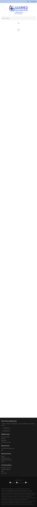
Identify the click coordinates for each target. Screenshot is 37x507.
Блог (2, 450)
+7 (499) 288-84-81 (18, 12)
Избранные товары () (6, 467)
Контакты (3, 438)
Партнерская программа (6, 459)
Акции (2, 461)
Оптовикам (3, 440)
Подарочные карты (5, 458)
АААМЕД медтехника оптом (7, 448)
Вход (28, 1)
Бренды (3, 456)
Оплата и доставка (5, 436)
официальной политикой (14, 502)
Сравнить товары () (5, 469)
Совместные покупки (5, 442)
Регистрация (33, 1)
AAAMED (17, 480)
